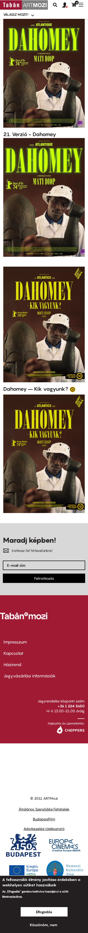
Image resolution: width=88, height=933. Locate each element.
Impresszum (15, 642)
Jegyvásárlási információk (30, 675)
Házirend (12, 664)
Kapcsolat (13, 653)
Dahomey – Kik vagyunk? (35, 389)
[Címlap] (24, 5)
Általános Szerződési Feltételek (44, 809)
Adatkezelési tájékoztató (44, 829)
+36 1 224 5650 (71, 706)
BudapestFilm (44, 819)
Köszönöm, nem (43, 925)
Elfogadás (44, 912)
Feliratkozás (44, 578)
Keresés (55, 5)
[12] (72, 389)
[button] (67, 5)
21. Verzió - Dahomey (29, 134)
